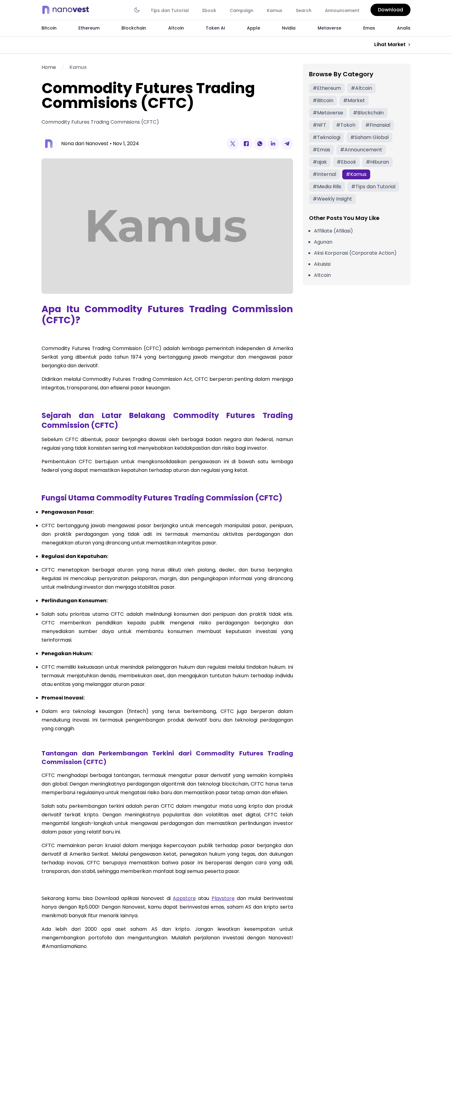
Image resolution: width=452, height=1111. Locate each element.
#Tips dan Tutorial (373, 186)
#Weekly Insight (332, 198)
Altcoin (176, 28)
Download (390, 9)
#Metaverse (328, 112)
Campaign (241, 10)
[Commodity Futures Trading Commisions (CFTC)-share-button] (233, 143)
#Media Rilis (327, 186)
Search (303, 10)
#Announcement (361, 149)
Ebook (209, 10)
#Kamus (356, 174)
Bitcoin (49, 28)
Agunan (323, 241)
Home (49, 67)
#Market (354, 100)
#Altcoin (361, 88)
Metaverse (329, 28)
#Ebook (346, 161)
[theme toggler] (137, 10)
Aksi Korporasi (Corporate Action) (355, 253)
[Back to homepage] (67, 9)
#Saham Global (369, 137)
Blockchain (133, 28)
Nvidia (288, 28)
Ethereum (89, 28)
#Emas (321, 149)
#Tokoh (345, 125)
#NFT (319, 125)
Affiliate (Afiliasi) (333, 230)
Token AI (215, 28)
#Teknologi (326, 137)
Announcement (342, 10)
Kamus (274, 10)
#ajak (320, 161)
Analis (403, 28)
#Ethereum (327, 88)
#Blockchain (368, 112)
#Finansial (377, 125)
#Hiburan (377, 161)
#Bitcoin (323, 100)
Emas (369, 28)
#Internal (324, 174)
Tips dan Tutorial (170, 10)
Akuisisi (322, 264)
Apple (253, 28)
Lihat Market (390, 44)
